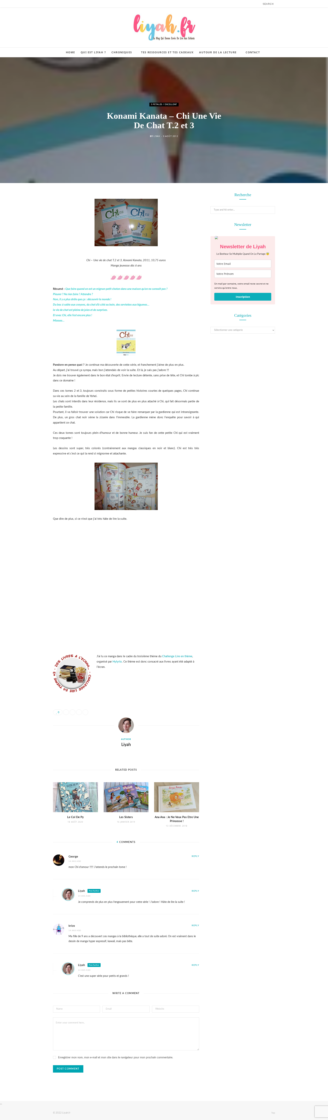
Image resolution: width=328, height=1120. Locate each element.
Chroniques (121, 52)
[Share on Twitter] (34, 216)
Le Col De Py (75, 817)
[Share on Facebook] (34, 207)
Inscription (243, 297)
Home (70, 52)
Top (273, 1113)
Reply (195, 856)
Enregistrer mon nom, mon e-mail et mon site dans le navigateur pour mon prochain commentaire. (115, 1057)
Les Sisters (126, 817)
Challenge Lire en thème (177, 656)
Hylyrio (117, 661)
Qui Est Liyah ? (93, 52)
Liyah (157, 136)
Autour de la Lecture (218, 52)
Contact (253, 52)
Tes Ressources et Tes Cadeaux (167, 52)
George (73, 856)
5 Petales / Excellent (164, 104)
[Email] (34, 236)
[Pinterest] (34, 226)
